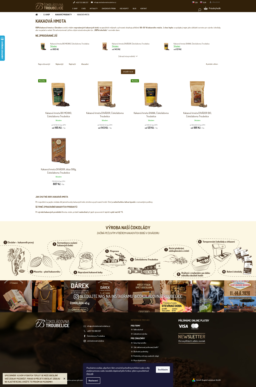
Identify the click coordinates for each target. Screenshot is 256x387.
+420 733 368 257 (94, 331)
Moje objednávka (139, 360)
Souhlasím (163, 369)
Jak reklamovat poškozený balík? (145, 347)
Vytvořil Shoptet (201, 380)
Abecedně (85, 64)
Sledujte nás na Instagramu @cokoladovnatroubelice (131, 296)
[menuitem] (74, 8)
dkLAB (218, 380)
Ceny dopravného (139, 343)
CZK (196, 2)
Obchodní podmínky (140, 351)
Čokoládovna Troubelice (96, 336)
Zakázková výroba (140, 334)
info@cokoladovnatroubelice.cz (98, 326)
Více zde (89, 373)
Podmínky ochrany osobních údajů (146, 356)
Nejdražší (72, 64)
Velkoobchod (138, 329)
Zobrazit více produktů (126, 56)
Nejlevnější (59, 64)
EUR (204, 2)
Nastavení (93, 380)
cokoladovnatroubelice (95, 341)
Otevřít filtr (128, 72)
